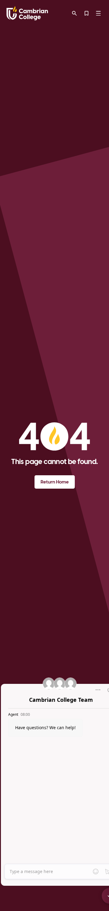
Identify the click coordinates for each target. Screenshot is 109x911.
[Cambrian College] (27, 13)
